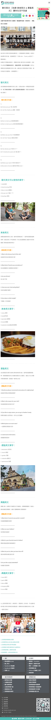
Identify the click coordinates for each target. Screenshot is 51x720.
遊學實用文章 (32, 677)
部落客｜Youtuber (34, 661)
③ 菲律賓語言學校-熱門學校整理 (8, 644)
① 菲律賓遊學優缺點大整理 (7, 639)
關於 (6, 658)
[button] (49, 2)
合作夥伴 (31, 658)
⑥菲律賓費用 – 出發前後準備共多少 (9, 652)
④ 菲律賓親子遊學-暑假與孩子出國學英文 (10, 647)
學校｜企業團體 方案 (34, 666)
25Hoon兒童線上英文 (35, 670)
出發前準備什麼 (9, 687)
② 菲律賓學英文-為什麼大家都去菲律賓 (10, 642)
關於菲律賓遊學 (8, 677)
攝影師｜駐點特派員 (34, 663)
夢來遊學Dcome (10, 661)
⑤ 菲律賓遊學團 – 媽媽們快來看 (8, 649)
